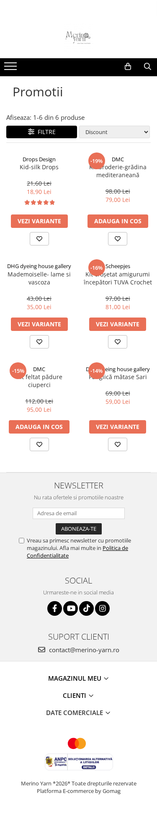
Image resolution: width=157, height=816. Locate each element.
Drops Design (39, 159)
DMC (118, 159)
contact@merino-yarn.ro (83, 650)
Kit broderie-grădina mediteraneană (118, 171)
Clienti (75, 695)
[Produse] (11, 68)
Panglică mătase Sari (118, 377)
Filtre (45, 132)
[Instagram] (102, 608)
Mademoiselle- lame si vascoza (39, 278)
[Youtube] (70, 608)
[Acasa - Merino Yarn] (79, 37)
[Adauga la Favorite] (39, 238)
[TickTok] (86, 608)
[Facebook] (54, 608)
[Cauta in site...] (147, 66)
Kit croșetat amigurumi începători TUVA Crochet (118, 278)
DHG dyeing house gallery (39, 266)
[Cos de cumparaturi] (128, 66)
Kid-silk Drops (39, 167)
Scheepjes (118, 266)
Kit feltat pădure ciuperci (39, 381)
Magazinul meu (75, 678)
